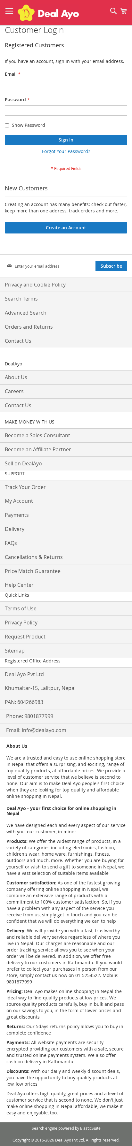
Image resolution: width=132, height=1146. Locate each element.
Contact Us (18, 340)
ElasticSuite (90, 1128)
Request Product (25, 636)
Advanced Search (25, 312)
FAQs (11, 542)
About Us (16, 377)
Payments (17, 514)
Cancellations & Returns (34, 557)
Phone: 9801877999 (29, 716)
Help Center (19, 584)
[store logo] (48, 12)
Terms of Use (21, 608)
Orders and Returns (29, 326)
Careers (14, 391)
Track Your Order (25, 487)
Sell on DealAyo (23, 463)
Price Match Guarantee (33, 571)
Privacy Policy (21, 622)
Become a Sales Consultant (37, 435)
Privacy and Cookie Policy (35, 284)
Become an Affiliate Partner (38, 449)
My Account (19, 500)
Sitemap (15, 650)
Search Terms (21, 298)
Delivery (14, 528)
